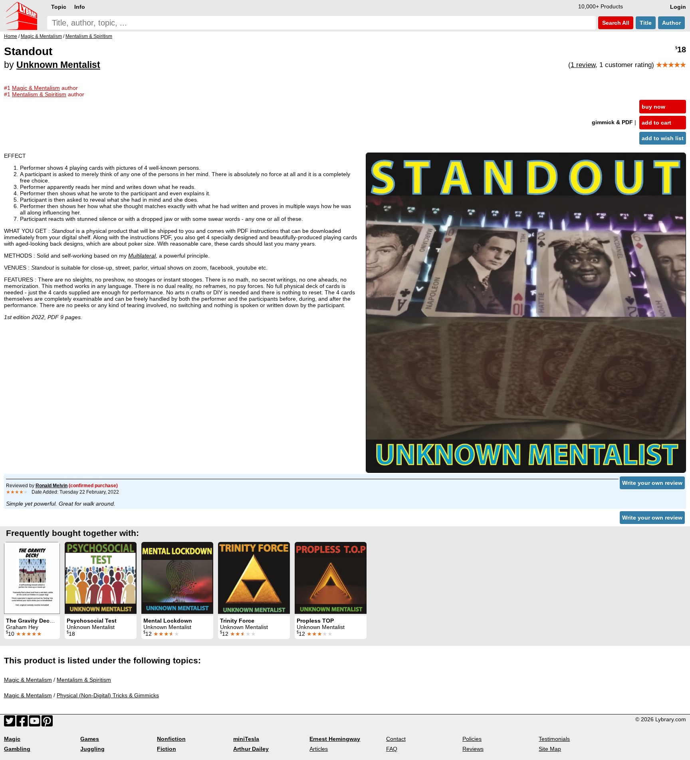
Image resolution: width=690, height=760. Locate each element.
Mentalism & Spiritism (84, 680)
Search (615, 23)
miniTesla (246, 739)
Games (89, 739)
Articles (318, 749)
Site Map (550, 749)
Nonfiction (171, 739)
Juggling (92, 749)
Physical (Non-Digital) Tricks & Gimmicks (108, 695)
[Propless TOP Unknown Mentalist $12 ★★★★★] (331, 578)
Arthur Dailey (251, 749)
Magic (12, 739)
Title (645, 23)
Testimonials (554, 739)
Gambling (17, 749)
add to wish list (663, 138)
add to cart (656, 122)
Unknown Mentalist (58, 65)
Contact (396, 739)
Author (671, 23)
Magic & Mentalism (28, 680)
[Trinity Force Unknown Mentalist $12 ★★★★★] (254, 578)
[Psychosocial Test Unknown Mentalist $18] (101, 578)
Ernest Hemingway (334, 739)
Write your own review (652, 483)
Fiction (166, 749)
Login (678, 7)
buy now (653, 106)
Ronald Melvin (51, 485)
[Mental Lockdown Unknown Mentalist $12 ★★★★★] (177, 578)
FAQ (391, 749)
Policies (472, 739)
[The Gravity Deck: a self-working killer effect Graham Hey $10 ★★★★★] (32, 578)
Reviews (473, 749)
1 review (583, 65)
